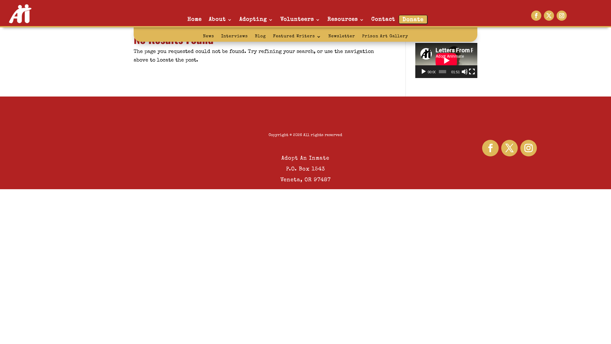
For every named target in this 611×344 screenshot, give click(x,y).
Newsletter (341, 36)
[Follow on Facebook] (536, 16)
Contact (383, 19)
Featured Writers (294, 36)
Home (194, 19)
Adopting (253, 19)
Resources (342, 19)
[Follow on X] (549, 16)
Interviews (234, 36)
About (217, 19)
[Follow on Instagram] (562, 16)
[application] (446, 60)
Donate (413, 20)
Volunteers (297, 19)
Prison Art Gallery (385, 36)
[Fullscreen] (472, 71)
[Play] (423, 71)
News (208, 36)
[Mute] (464, 71)
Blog (260, 36)
